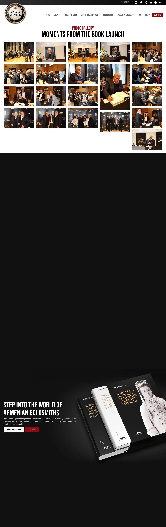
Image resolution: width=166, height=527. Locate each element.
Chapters (57, 14)
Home (48, 14)
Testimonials (107, 14)
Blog (139, 14)
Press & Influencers (125, 14)
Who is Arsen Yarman (89, 14)
